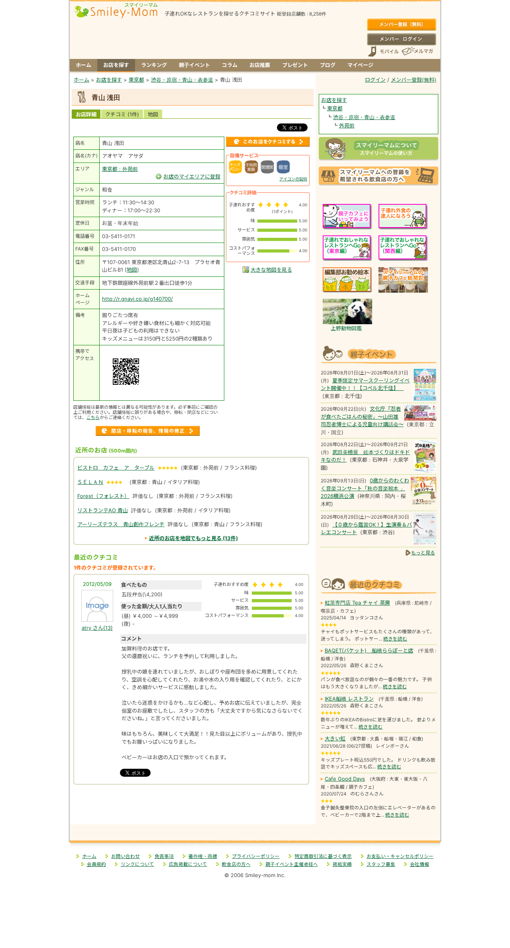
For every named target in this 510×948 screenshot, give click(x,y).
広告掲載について (188, 864)
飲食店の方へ (236, 864)
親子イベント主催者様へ (291, 864)
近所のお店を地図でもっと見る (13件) (193, 538)
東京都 (335, 108)
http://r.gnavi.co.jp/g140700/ (137, 299)
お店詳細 (86, 114)
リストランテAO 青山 (102, 510)
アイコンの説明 (293, 178)
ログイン (401, 39)
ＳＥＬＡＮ (90, 482)
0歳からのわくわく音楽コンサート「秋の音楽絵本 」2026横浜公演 (365, 488)
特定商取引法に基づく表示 (323, 856)
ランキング (154, 65)
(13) (97, 628)
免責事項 (164, 856)
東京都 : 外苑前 (120, 169)
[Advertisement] (193, 808)
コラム (229, 65)
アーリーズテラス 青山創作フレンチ (121, 524)
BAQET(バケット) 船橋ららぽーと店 (369, 650)
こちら (93, 417)
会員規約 (96, 864)
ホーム (83, 65)
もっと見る (423, 553)
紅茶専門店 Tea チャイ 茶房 (357, 602)
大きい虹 (335, 738)
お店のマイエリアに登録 (191, 176)
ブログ (327, 65)
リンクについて (137, 864)
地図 (153, 114)
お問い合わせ (125, 856)
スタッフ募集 (381, 864)
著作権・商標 (202, 856)
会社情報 (419, 864)
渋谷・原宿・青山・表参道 (364, 117)
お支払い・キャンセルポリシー (400, 856)
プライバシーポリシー (256, 856)
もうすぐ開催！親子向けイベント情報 (378, 353)
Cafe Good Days (345, 779)
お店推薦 (259, 65)
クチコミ (122, 114)
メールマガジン (417, 51)
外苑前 (347, 125)
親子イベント (194, 65)
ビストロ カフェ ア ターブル (116, 467)
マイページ (360, 65)
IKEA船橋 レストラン (349, 698)
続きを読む (395, 639)
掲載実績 (342, 864)
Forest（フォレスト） (103, 496)
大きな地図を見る (271, 269)
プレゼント (295, 65)
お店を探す (116, 65)
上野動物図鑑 (346, 328)
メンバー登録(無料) (401, 24)
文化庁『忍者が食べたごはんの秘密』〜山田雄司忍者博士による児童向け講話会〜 (362, 416)
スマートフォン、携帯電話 (383, 51)
